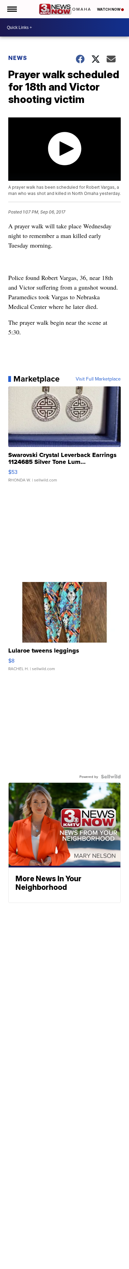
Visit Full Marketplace (98, 378)
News (17, 57)
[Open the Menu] (11, 9)
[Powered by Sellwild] (111, 776)
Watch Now (109, 9)
